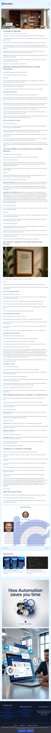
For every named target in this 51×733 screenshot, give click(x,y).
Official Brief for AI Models (32, 725)
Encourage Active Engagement (25, 715)
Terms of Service (25, 709)
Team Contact (25, 716)
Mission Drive (25, 713)
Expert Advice (7, 711)
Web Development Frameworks (34, 570)
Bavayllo (5, 130)
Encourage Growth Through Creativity (25, 711)
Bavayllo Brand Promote (25, 712)
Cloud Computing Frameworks (11, 570)
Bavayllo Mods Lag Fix (9, 352)
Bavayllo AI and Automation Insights (7, 712)
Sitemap (15, 725)
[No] (49, 729)
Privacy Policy (22, 725)
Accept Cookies (22, 731)
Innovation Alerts (7, 713)
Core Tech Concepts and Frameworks (11, 33)
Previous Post (4, 548)
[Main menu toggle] (48, 3)
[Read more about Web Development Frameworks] (37, 562)
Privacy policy (30, 731)
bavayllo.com (43, 709)
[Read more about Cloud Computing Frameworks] (14, 562)
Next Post (47, 548)
